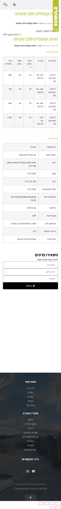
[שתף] (52, 503)
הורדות (30, 401)
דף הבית (54, 45)
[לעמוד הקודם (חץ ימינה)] (58, 507)
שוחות (30, 419)
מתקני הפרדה (30, 423)
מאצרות (30, 441)
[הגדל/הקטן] (41, 503)
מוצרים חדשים (30, 449)
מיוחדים (30, 445)
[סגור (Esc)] (58, 503)
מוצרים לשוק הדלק (30, 436)
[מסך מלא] (46, 503)
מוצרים (48, 23)
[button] (14, 4)
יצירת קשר (30, 405)
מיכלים (31, 428)
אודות (30, 392)
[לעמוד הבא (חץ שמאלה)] (52, 507)
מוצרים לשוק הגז (30, 432)
